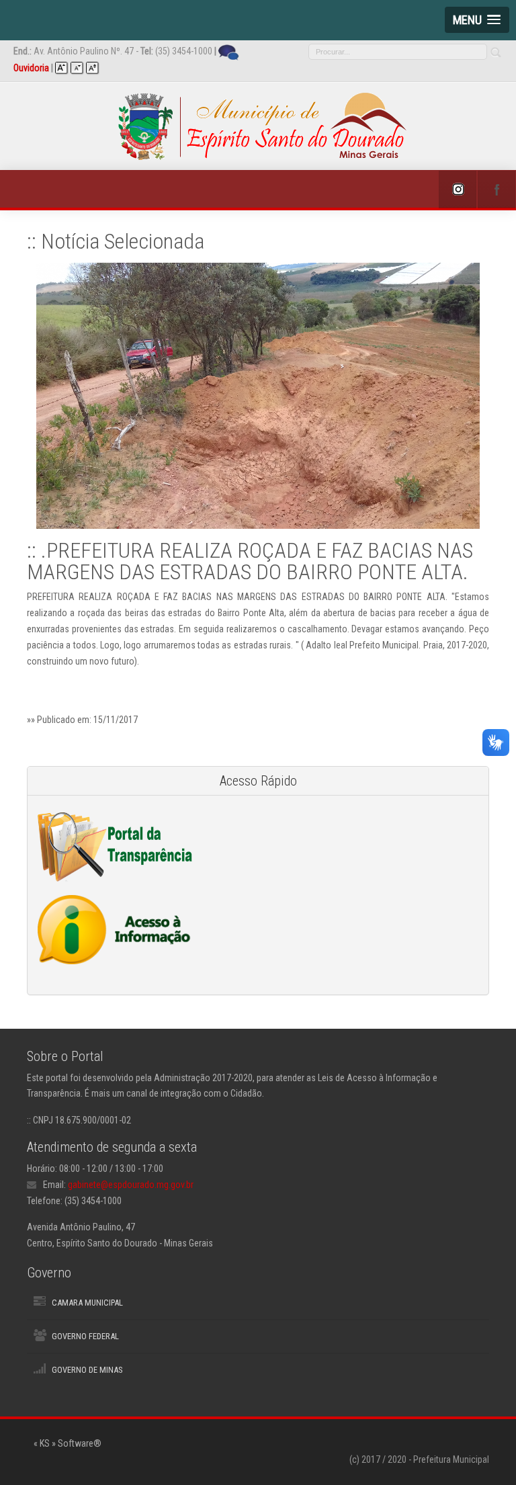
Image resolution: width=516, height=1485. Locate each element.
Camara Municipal (87, 1303)
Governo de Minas (87, 1370)
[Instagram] (457, 189)
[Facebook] (496, 189)
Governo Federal (85, 1336)
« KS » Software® (67, 1443)
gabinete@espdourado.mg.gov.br (131, 1184)
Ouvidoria (31, 67)
